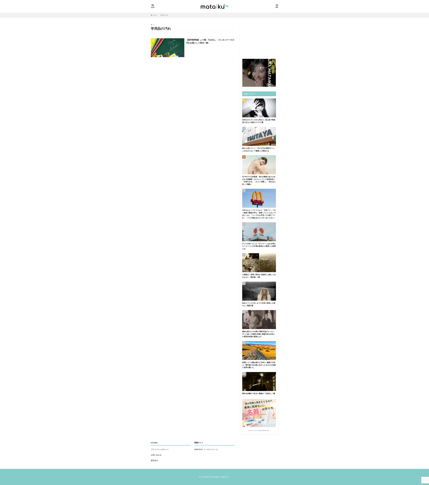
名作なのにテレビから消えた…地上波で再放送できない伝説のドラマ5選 (258, 121)
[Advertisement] (259, 40)
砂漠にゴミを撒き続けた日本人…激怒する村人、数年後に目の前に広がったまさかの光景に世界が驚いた (259, 364)
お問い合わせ (156, 455)
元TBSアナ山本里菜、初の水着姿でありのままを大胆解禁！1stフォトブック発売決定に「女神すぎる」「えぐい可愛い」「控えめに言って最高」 (259, 180)
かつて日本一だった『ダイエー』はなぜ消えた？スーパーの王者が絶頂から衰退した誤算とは (259, 246)
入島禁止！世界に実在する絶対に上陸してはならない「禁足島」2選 (259, 275)
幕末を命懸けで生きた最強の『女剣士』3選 (258, 393)
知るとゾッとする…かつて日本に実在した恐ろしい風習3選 (258, 304)
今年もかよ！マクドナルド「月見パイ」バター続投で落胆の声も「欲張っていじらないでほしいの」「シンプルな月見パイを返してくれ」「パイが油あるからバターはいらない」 (259, 214)
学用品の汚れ (164, 15)
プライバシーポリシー (160, 449)
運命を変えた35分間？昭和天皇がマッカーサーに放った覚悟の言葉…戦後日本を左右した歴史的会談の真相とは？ (258, 333)
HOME (155, 15)
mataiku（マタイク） (221, 477)
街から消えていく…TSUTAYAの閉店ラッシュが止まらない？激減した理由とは (258, 149)
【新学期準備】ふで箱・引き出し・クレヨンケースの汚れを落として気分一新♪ (210, 41)
